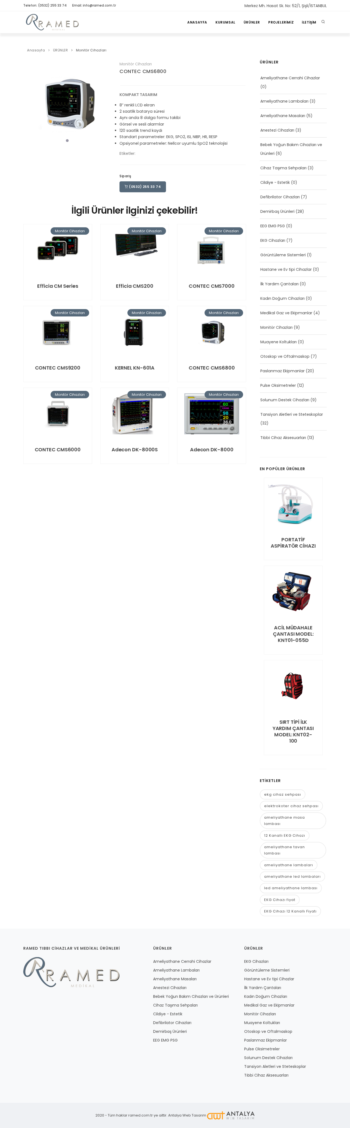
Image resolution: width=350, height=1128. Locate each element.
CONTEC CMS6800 (142, 71)
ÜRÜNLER (252, 22)
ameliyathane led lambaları (292, 876)
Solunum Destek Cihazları (284, 400)
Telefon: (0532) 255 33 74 (45, 5)
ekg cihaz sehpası (282, 794)
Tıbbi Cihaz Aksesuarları (283, 437)
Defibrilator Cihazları (280, 197)
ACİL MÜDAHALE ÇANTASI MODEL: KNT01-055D (293, 634)
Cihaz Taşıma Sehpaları (283, 168)
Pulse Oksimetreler (278, 385)
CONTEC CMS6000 (58, 449)
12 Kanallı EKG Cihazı (284, 835)
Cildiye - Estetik (275, 182)
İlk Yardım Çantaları (279, 284)
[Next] (105, 102)
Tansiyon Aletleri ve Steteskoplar (291, 414)
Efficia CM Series (57, 286)
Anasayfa (197, 22)
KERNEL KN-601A (135, 367)
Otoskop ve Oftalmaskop (285, 356)
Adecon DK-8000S (135, 449)
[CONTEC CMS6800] (67, 102)
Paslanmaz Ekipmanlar (282, 371)
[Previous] (28, 102)
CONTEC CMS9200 (58, 367)
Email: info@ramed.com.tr (94, 5)
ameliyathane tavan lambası (284, 850)
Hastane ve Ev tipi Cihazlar (286, 269)
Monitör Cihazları (91, 50)
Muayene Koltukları (278, 342)
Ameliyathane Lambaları (284, 101)
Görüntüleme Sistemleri (283, 255)
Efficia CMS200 (134, 286)
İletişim (309, 22)
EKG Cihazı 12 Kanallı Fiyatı (290, 911)
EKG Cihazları (272, 240)
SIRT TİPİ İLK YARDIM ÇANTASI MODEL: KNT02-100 (293, 731)
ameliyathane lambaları (288, 865)
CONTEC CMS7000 (212, 286)
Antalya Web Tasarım (187, 1115)
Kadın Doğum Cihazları (282, 298)
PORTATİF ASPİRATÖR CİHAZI (293, 542)
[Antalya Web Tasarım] (230, 1115)
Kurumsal (225, 22)
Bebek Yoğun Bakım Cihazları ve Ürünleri (191, 996)
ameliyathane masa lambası (284, 820)
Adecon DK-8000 (212, 449)
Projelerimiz (281, 22)
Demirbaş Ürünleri (277, 211)
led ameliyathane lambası (290, 888)
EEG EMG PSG (272, 226)
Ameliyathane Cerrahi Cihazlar (290, 78)
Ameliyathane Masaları (282, 115)
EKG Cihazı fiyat (279, 899)
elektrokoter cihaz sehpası (291, 806)
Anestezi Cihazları (277, 130)
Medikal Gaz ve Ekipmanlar (286, 313)
